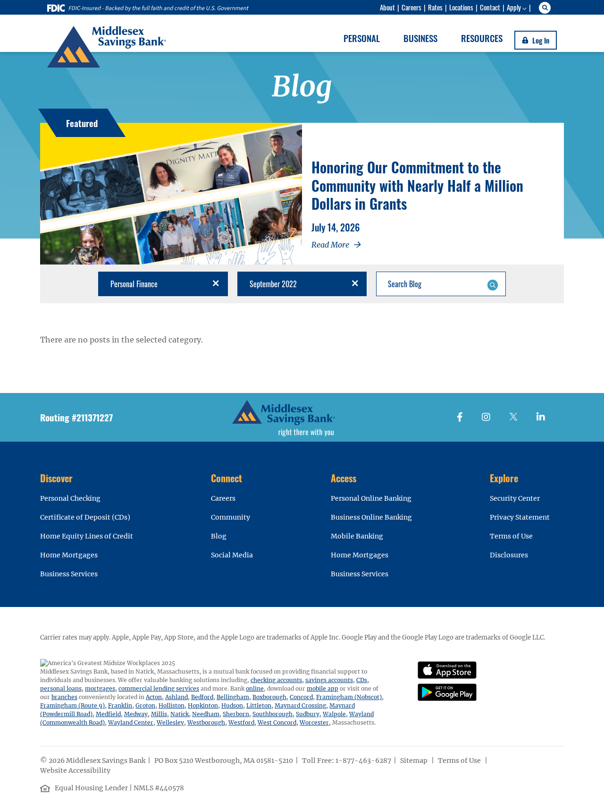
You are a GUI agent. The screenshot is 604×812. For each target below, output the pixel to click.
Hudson (232, 705)
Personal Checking (70, 498)
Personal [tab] (362, 37)
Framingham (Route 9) (72, 705)
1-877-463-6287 (363, 760)
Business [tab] (420, 37)
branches (64, 697)
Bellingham (233, 697)
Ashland (176, 697)
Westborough (206, 722)
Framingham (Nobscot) (349, 697)
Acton (154, 697)
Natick (179, 714)
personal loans (61, 688)
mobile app (322, 688)
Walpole (334, 714)
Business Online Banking (371, 517)
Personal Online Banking (371, 498)
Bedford (202, 697)
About (387, 7)
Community (230, 517)
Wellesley (170, 722)
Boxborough (269, 697)
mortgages (100, 688)
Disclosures (509, 555)
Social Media (232, 555)
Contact (490, 7)
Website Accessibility (76, 770)
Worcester (314, 722)
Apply (514, 7)
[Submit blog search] (492, 284)
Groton (145, 705)
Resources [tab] (482, 37)
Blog (218, 536)
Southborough (272, 714)
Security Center (515, 498)
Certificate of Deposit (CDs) (85, 517)
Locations (461, 7)
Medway (136, 714)
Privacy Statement (520, 517)
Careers (411, 7)
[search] (546, 8)
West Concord (277, 722)
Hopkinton (203, 705)
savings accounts (329, 680)
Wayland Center (130, 722)
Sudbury (307, 714)
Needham (205, 714)
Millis (159, 714)
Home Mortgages (69, 555)
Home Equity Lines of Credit (86, 536)
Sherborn (236, 714)
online (255, 688)
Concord (301, 697)
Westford (241, 722)
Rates (435, 7)
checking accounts (276, 680)
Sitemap (414, 760)
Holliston (172, 705)
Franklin (120, 705)
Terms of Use (511, 536)
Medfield (108, 714)
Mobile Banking (357, 536)
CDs (361, 680)
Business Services (69, 574)
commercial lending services (158, 688)
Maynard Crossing (300, 705)
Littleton (258, 705)
